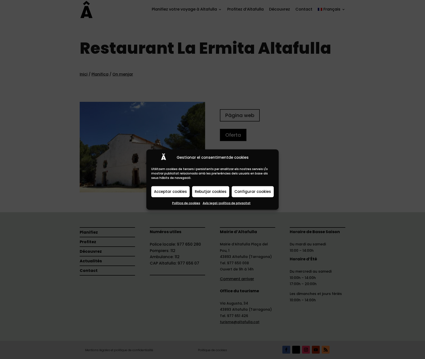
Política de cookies (186, 203)
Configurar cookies (252, 191)
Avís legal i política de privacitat (227, 203)
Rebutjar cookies (211, 191)
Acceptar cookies (170, 191)
